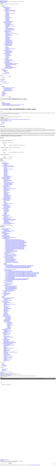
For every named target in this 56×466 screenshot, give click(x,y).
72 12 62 (10, 374)
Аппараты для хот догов (7, 302)
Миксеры (5, 348)
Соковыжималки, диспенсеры (8, 356)
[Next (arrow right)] (1, 383)
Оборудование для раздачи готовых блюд (8, 290)
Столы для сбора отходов (9, 281)
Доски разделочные (10, 323)
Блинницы (5, 303)
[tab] (29, 122)
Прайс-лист (2, 124)
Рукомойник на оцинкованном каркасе (11, 251)
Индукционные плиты (7, 308)
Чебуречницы (6, 314)
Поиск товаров (2, 158)
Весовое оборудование (7, 316)
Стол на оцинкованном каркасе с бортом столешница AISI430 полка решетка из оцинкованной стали (21, 275)
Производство (4, 370)
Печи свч (3, 296)
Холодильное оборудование (6, 339)
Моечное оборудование (5, 236)
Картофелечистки (6, 345)
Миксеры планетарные (7, 349)
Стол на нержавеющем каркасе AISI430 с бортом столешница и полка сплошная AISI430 (19, 271)
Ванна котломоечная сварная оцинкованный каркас (13, 239)
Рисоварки (5, 311)
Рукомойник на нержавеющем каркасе (11, 250)
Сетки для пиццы (4, 300)
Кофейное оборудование (5, 233)
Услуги (3, 363)
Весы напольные (8, 317)
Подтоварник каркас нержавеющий (11, 254)
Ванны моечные (6, 238)
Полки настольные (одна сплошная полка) (12, 262)
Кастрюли (8, 324)
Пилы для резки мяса (7, 354)
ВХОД (1, 84)
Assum (29, 119)
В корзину (1, 81)
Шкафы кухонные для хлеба (10, 289)
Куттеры (5, 346)
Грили (5, 305)
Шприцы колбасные (7, 360)
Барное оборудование (5, 229)
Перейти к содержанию (3, 0)
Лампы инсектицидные (7, 298)
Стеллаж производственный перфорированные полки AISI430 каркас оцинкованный (18, 266)
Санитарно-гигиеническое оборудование (8, 297)
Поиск (1, 159)
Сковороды (9, 326)
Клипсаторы (6, 332)
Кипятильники (4, 232)
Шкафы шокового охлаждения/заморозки (10, 342)
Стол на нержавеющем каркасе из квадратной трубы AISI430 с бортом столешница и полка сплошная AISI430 (22, 273)
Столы (5, 268)
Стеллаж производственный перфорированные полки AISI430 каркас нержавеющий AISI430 (20, 265)
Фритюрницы (6, 313)
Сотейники (9, 327)
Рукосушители (6, 299)
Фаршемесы (5, 359)
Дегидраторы (6, 307)
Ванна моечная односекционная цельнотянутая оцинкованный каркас (16, 245)
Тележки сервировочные (9, 283)
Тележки (5, 282)
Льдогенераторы (6, 340)
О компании (4, 365)
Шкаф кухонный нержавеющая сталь (11, 288)
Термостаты (5, 312)
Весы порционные (8, 318)
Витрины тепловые (7, 320)
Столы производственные (8, 270)
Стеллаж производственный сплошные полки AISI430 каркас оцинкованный (17, 267)
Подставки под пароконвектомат (10, 256)
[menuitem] (3, 5)
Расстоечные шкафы (7, 336)
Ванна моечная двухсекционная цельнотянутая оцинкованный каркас (16, 242)
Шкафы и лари (6, 285)
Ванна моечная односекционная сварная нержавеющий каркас (15, 243)
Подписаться (2, 226)
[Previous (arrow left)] (0, 383)
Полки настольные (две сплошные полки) (12, 261)
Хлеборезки (5, 338)
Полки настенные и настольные (8, 257)
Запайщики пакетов (7, 331)
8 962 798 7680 (7, 374)
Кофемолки (5, 234)
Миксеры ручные (6, 350)
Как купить (4, 369)
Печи (4, 335)
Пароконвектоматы (7, 334)
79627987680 (2, 460)
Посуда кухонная (8, 328)
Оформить (5, 81)
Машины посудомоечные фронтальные (10, 237)
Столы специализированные (8, 280)
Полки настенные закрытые (10, 258)
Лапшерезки (6, 347)
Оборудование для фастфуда (6, 293)
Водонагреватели (6, 304)
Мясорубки (5, 351)
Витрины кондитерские (7, 319)
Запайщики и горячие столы (8, 330)
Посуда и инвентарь (7, 321)
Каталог (3, 364)
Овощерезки (6, 352)
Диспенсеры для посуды (7, 291)
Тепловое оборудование (5, 301)
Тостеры (5, 295)
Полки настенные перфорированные (11, 259)
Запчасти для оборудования (6, 231)
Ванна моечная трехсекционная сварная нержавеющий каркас (15, 246)
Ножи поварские (9, 325)
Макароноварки (6, 310)
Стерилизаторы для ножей (8, 357)
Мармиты (5, 292)
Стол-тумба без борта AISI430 (10, 277)
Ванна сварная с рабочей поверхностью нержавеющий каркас (15, 248)
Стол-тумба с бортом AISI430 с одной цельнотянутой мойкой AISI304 (16, 279)
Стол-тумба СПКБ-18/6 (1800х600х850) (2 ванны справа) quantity (10, 116)
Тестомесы (5, 337)
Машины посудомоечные (6, 235)
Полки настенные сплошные (10, 260)
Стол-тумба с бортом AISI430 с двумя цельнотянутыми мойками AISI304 (15, 119)
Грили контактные (6, 306)
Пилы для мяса (6, 353)
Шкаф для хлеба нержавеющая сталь (11, 287)
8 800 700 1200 (3, 1)
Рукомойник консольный (9, 249)
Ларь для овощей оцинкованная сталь (11, 286)
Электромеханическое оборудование (7, 343)
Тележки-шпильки (8, 284)
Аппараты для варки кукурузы (6, 228)
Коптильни (5, 309)
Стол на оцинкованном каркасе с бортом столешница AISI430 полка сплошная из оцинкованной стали (21, 276)
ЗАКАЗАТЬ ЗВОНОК (3, 2)
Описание (3, 122)
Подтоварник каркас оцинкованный (11, 255)
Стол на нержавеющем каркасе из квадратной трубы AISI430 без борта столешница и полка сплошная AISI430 (22, 272)
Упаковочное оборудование (6, 329)
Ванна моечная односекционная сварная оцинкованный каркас (15, 244)
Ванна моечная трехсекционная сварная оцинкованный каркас (15, 247)
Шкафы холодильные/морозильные (9, 341)
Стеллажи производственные (8, 264)
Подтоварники (6, 253)
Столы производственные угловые (11, 269)
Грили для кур (6, 294)
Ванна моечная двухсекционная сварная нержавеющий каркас (15, 240)
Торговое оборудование (5, 315)
